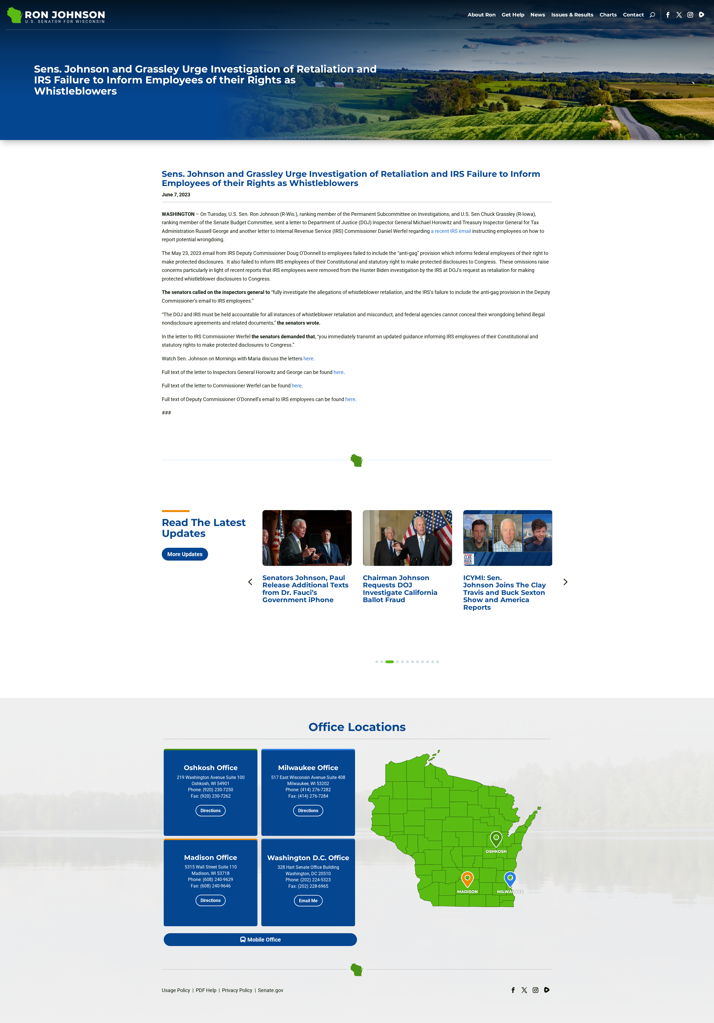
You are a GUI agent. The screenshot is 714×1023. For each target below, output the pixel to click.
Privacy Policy (237, 990)
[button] (565, 581)
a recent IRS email (451, 231)
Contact (633, 15)
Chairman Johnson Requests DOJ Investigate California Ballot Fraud (387, 589)
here (339, 372)
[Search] (652, 14)
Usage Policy (176, 990)
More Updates (184, 554)
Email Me (308, 900)
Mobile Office (264, 939)
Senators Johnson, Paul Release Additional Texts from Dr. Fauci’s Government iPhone (293, 589)
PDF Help (206, 990)
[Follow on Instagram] (690, 14)
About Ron (482, 15)
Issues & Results (572, 15)
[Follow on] (701, 14)
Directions (211, 810)
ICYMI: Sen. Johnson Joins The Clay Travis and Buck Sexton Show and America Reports (492, 592)
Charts (608, 15)
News (537, 15)
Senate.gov (270, 990)
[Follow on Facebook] (668, 14)
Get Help (513, 15)
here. (309, 358)
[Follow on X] (679, 14)
